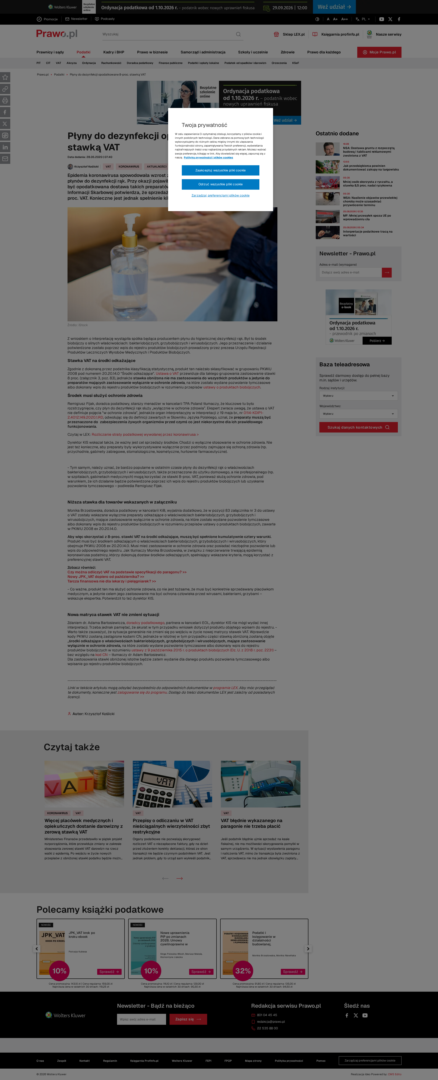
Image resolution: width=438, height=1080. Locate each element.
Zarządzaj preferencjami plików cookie (221, 195)
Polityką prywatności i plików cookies (208, 157)
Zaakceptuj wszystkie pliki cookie (221, 170)
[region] (220, 159)
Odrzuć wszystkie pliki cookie (220, 184)
